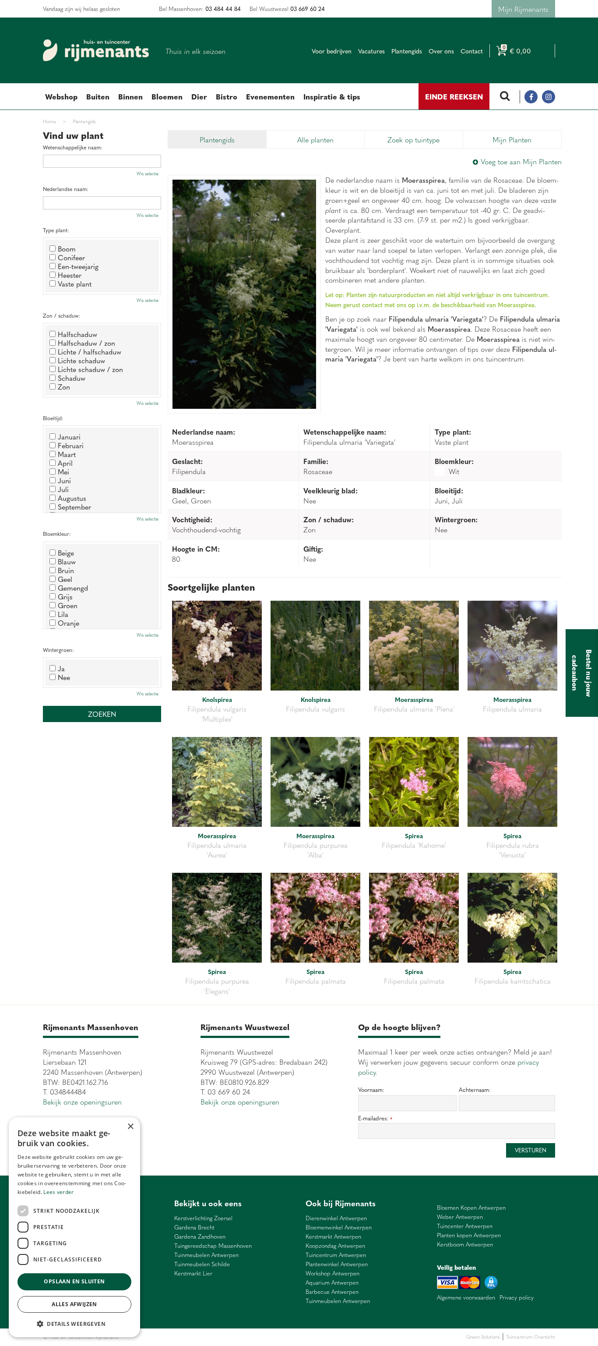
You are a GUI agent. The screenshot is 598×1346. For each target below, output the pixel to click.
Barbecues (252, 1337)
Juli (63, 489)
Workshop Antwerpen (332, 1273)
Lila (63, 614)
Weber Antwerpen (460, 1217)
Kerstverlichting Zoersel (203, 1218)
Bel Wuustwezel (287, 8)
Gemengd (73, 587)
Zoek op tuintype (413, 139)
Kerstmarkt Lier (193, 1273)
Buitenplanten (166, 1337)
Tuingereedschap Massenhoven (213, 1246)
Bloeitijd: (53, 418)
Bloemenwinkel (135, 1337)
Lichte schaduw (81, 360)
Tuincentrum (196, 1337)
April (65, 463)
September (74, 506)
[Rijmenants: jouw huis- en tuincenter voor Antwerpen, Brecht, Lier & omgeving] (96, 50)
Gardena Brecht (194, 1227)
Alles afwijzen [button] (74, 1304)
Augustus (72, 498)
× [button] (130, 1126)
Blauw (67, 561)
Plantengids (217, 139)
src (504, 96)
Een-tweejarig (78, 266)
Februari (71, 445)
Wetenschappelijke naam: (72, 147)
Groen (67, 605)
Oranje (68, 623)
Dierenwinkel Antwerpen (336, 1218)
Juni (64, 480)
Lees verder (58, 1192)
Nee (64, 677)
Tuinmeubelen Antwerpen (206, 1255)
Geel (65, 579)
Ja (61, 668)
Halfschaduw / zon (86, 343)
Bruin (66, 570)
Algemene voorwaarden (466, 1297)
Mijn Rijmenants (523, 9)
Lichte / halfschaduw (89, 351)
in (548, 96)
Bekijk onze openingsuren (82, 1101)
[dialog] (74, 1227)
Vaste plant (74, 283)
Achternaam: (475, 1090)
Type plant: (56, 230)
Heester (69, 275)
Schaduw (71, 378)
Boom (67, 248)
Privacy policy (517, 1297)
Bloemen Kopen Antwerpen (471, 1207)
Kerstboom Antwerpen (465, 1244)
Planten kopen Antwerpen (469, 1235)
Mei (63, 471)
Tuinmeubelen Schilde (202, 1264)
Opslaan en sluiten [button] (74, 1281)
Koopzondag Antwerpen (335, 1246)
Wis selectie (147, 173)
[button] (74, 1323)
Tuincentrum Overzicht (530, 1336)
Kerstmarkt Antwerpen (333, 1236)
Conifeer (71, 257)
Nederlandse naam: (65, 189)
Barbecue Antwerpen (332, 1292)
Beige (66, 552)
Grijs (65, 596)
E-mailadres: (375, 1118)
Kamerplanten (225, 1337)
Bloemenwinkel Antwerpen (339, 1227)
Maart (67, 454)
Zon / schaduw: (61, 316)
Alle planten (315, 139)
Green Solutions (483, 1336)
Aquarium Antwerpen (332, 1282)
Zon (64, 386)
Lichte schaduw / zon (90, 369)
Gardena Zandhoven (199, 1236)
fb (531, 96)
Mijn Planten (511, 139)
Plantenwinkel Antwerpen (337, 1264)
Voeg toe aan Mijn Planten (521, 161)
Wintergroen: (58, 650)
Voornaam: (371, 1090)
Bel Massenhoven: (200, 8)
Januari (69, 436)
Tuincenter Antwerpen (464, 1226)
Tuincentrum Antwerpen (336, 1255)
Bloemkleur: (57, 534)
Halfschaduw (77, 334)
